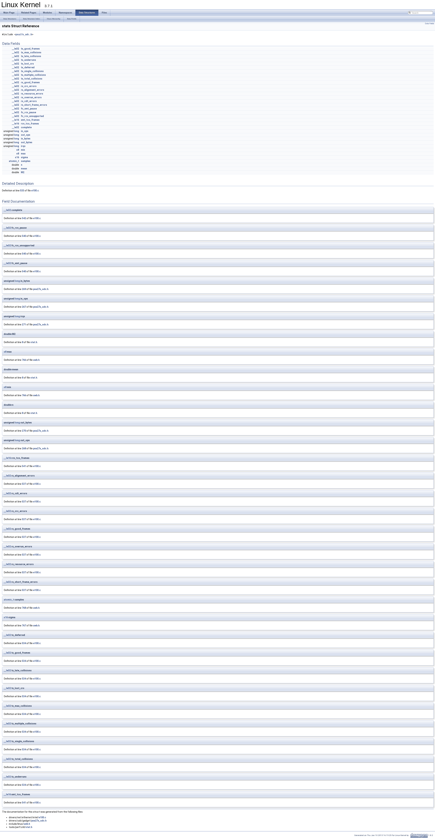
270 (24, 430)
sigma (24, 157)
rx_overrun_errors (31, 97)
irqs (23, 146)
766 (24, 360)
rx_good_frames (30, 82)
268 (24, 448)
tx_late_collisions (31, 56)
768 (24, 607)
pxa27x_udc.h (24, 34)
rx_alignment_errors (32, 90)
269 (24, 289)
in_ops (24, 131)
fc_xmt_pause (29, 108)
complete (26, 127)
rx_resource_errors (32, 93)
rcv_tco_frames (30, 123)
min (23, 149)
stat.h (33, 342)
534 (24, 643)
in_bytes (25, 138)
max (23, 153)
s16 (17, 157)
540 (24, 236)
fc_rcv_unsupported (32, 116)
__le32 (15, 48)
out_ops (25, 134)
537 (24, 484)
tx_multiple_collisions (33, 75)
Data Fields (429, 23)
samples (25, 161)
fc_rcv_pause (28, 112)
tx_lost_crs (27, 63)
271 (24, 324)
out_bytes (26, 142)
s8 (17, 149)
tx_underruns (28, 60)
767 (24, 625)
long (16, 131)
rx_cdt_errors (29, 101)
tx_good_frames (30, 48)
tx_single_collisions (32, 71)
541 (24, 466)
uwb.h (36, 360)
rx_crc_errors (29, 86)
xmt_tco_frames (30, 119)
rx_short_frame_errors (34, 105)
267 (24, 306)
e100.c (35, 190)
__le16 (15, 119)
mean (24, 168)
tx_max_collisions (31, 52)
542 (24, 218)
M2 (22, 172)
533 (22, 190)
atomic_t (14, 161)
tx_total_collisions (31, 78)
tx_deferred (27, 67)
